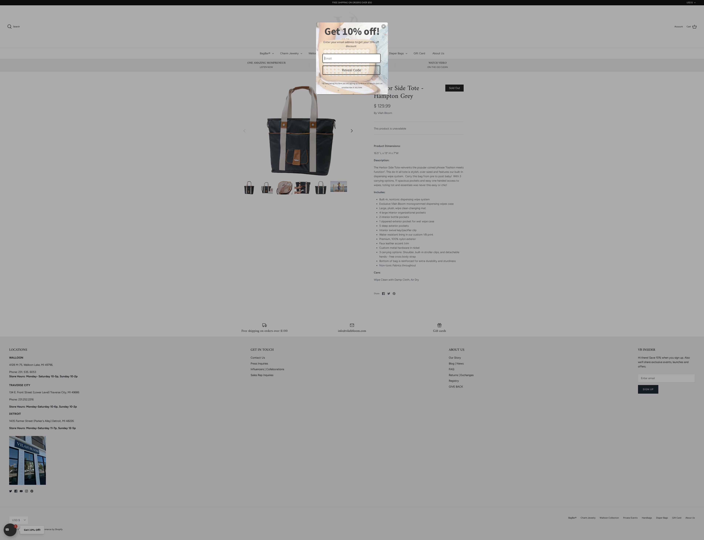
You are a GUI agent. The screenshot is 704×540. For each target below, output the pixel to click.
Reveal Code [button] (351, 70)
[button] (383, 26)
